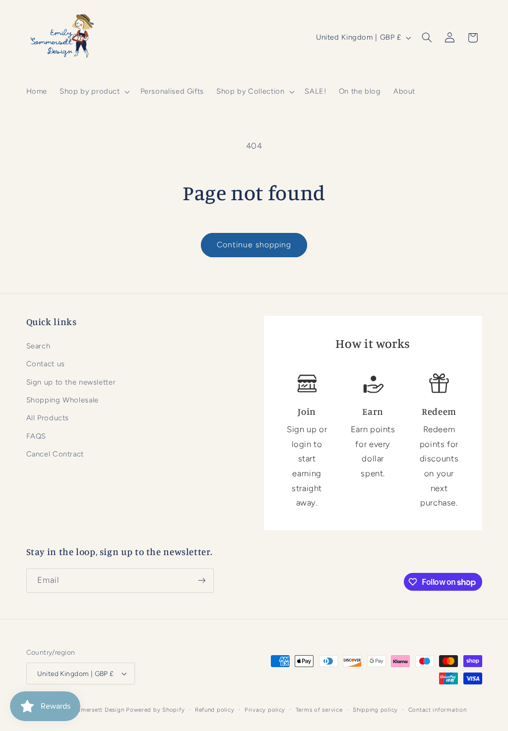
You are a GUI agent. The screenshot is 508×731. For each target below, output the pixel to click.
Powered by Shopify (155, 709)
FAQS (36, 436)
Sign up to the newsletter (71, 382)
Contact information (437, 709)
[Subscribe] (201, 580)
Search (38, 345)
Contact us (45, 363)
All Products (47, 417)
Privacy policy (265, 709)
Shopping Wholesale (62, 399)
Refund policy (215, 709)
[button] (94, 92)
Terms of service (319, 709)
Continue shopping (254, 244)
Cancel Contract (55, 454)
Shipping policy (375, 709)
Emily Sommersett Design (87, 709)
